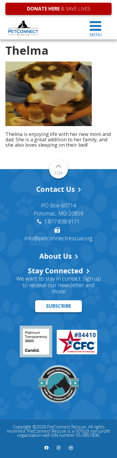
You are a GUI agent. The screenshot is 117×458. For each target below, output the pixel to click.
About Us (55, 256)
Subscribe (58, 306)
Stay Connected (55, 270)
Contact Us (55, 189)
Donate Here (43, 8)
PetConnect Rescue (42, 28)
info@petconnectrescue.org (58, 238)
